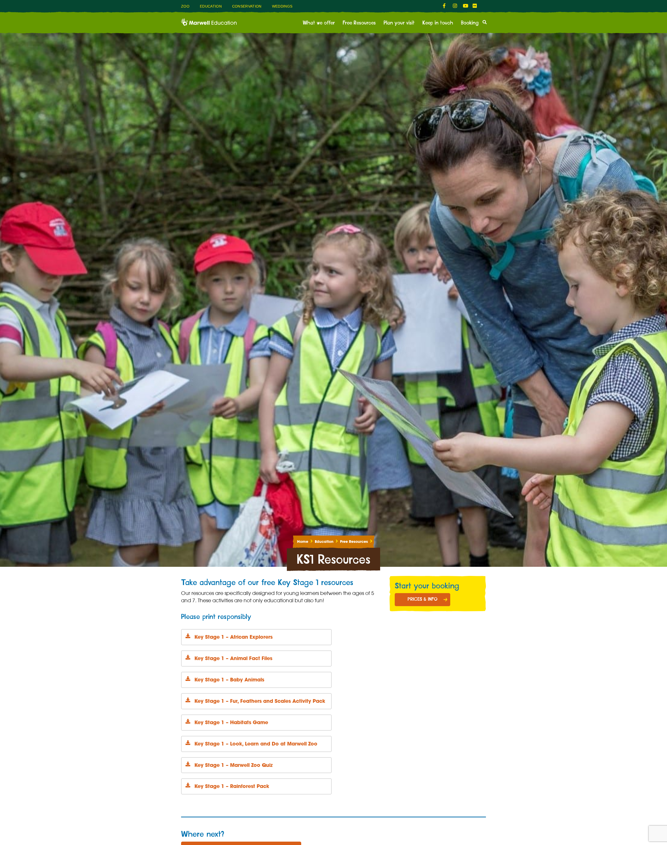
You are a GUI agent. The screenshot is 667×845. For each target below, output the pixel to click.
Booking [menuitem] (470, 23)
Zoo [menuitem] (185, 6)
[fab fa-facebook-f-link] (445, 6)
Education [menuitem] (211, 6)
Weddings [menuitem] (282, 6)
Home (302, 541)
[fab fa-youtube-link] (465, 6)
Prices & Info (422, 599)
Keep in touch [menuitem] (437, 23)
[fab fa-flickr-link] (475, 6)
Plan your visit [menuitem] (399, 23)
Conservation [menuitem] (247, 6)
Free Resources (354, 541)
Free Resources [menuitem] (359, 23)
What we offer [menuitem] (319, 23)
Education (324, 541)
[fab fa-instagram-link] (455, 6)
